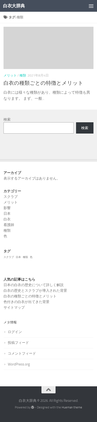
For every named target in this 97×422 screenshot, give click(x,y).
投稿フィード (18, 343)
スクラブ (11, 197)
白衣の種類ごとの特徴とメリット (43, 83)
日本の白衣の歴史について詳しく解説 (34, 285)
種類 (23, 75)
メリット (10, 75)
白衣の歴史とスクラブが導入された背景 (35, 290)
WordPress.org (19, 364)
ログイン (15, 332)
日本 (7, 213)
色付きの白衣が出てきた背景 (26, 302)
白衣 (7, 219)
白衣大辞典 (14, 5)
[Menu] (91, 6)
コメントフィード (22, 353)
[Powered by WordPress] (32, 407)
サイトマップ (14, 307)
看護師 (9, 225)
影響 (7, 208)
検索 (7, 119)
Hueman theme (72, 407)
